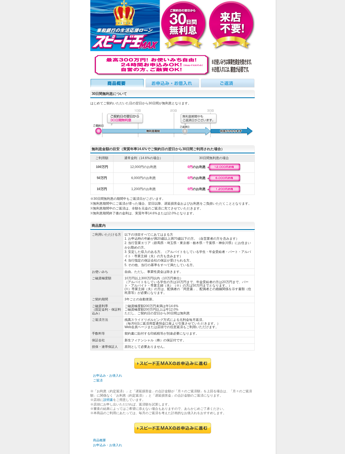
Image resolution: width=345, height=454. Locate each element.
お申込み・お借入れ (107, 375)
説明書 (108, 400)
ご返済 (98, 380)
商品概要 (99, 440)
